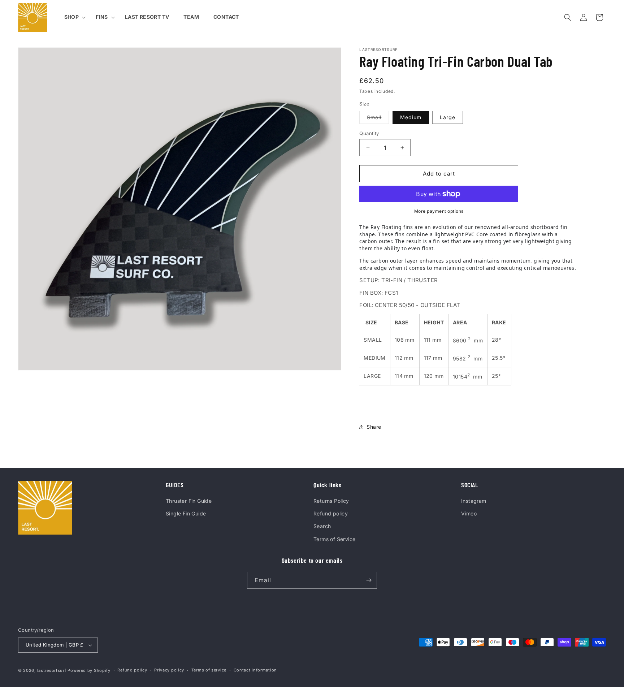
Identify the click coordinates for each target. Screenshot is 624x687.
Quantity (369, 133)
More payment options (439, 211)
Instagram (473, 501)
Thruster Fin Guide (189, 501)
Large (447, 117)
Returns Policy (331, 501)
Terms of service (208, 670)
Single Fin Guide (186, 513)
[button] (73, 17)
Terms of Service (334, 539)
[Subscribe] (369, 580)
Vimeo (469, 513)
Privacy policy (169, 670)
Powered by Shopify (89, 670)
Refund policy (330, 513)
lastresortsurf (51, 670)
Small (378, 119)
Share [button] (374, 427)
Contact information (255, 670)
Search (322, 526)
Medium (410, 117)
